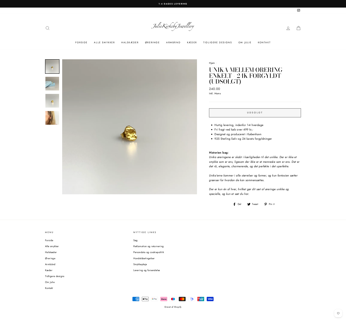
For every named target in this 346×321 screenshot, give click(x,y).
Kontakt (264, 42)
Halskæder (130, 42)
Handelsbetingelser (144, 258)
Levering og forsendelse (146, 270)
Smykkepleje (140, 264)
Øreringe (152, 42)
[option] (173, 4)
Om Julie (245, 42)
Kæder (192, 42)
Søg (135, 240)
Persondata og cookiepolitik (148, 252)
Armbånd (173, 42)
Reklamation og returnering (148, 246)
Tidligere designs (217, 42)
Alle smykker (104, 42)
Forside (81, 42)
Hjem (212, 63)
